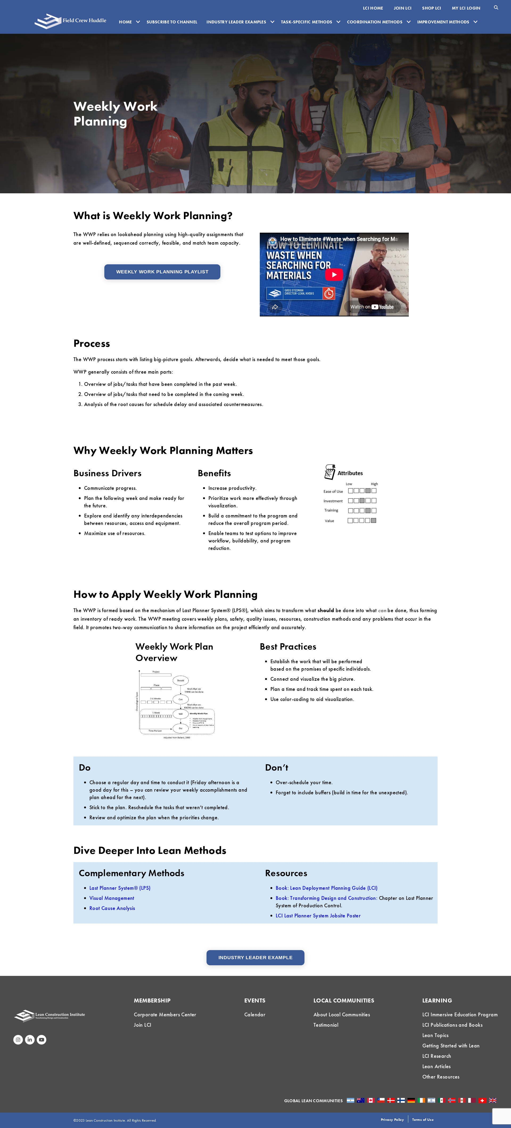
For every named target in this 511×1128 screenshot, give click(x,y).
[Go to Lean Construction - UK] (492, 1100)
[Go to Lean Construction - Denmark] (391, 1100)
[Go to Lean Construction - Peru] (461, 1100)
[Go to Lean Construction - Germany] (411, 1100)
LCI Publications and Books (452, 1024)
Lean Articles (436, 1066)
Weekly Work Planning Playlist (162, 271)
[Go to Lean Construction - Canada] (370, 1100)
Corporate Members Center (165, 1014)
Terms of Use (423, 1119)
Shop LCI (431, 8)
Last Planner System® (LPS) (119, 887)
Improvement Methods (443, 22)
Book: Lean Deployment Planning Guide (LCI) (327, 887)
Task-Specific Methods (306, 22)
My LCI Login (466, 8)
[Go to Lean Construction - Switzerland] (482, 1100)
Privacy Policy (392, 1119)
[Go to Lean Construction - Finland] (401, 1100)
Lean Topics (435, 1035)
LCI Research (436, 1055)
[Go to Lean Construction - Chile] (381, 1100)
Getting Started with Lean (451, 1045)
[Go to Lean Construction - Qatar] (472, 1100)
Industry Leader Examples (236, 22)
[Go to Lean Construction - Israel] (431, 1100)
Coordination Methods (374, 22)
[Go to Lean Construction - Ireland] (421, 1100)
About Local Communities (342, 1014)
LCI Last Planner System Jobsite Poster (318, 915)
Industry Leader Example (256, 957)
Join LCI (403, 8)
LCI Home (373, 8)
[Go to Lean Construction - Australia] (360, 1100)
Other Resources (441, 1076)
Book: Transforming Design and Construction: (326, 898)
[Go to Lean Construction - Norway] (451, 1100)
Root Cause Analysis (112, 908)
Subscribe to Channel (172, 22)
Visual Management (111, 898)
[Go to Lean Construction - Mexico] (441, 1100)
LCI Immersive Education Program (460, 1014)
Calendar (254, 1014)
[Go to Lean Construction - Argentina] (350, 1100)
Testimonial (326, 1024)
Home (125, 22)
